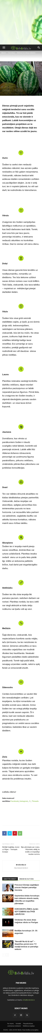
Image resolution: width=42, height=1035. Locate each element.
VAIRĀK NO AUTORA (26, 879)
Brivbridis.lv (14, 94)
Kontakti (18, 1024)
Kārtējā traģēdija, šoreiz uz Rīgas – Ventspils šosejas (10, 849)
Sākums (3, 53)
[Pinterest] (15, 833)
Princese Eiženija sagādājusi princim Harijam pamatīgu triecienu (27, 887)
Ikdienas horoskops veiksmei (26, 53)
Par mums (10, 1024)
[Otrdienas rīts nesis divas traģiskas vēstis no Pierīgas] (7, 922)
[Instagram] (21, 1015)
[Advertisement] (21, 22)
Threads (35, 801)
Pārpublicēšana (28, 1024)
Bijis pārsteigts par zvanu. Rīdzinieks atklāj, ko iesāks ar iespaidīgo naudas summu (30, 850)
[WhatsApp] (20, 833)
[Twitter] (9, 833)
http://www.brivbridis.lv (21, 868)
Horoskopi (11, 53)
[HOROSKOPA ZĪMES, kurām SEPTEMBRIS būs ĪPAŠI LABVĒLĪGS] (7, 912)
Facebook (15, 801)
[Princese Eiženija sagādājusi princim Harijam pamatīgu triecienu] (7, 887)
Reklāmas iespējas (29, 1026)
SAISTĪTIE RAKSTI (10, 879)
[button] (3, 48)
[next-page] (7, 954)
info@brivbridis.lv (29, 1000)
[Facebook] (4, 833)
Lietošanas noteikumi (14, 1026)
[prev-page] (3, 954)
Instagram (24, 801)
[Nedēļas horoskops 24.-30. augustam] (7, 933)
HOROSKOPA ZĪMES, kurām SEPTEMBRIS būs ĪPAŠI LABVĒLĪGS (26, 911)
